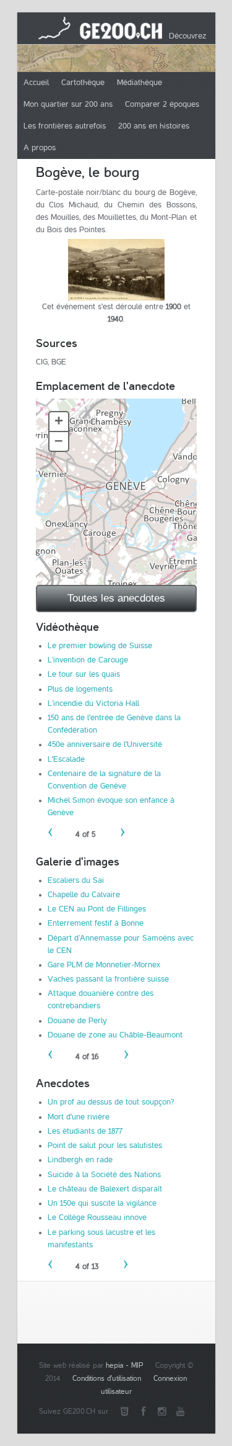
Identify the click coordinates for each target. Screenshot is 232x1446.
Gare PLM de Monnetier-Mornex (104, 964)
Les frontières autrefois (65, 126)
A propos (40, 147)
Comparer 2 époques (162, 104)
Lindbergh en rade (80, 1159)
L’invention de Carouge (88, 660)
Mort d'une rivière (79, 1117)
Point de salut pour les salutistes (105, 1145)
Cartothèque (83, 82)
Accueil (36, 82)
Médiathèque (139, 82)
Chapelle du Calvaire (84, 894)
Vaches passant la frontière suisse (108, 979)
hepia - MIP (124, 1366)
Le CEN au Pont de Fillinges (97, 909)
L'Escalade (66, 759)
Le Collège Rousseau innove (97, 1217)
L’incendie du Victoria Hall (93, 703)
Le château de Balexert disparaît (105, 1189)
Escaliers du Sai (76, 880)
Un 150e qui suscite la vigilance (102, 1203)
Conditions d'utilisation (106, 1379)
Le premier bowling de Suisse (100, 645)
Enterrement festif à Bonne (96, 923)
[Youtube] (180, 1411)
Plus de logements (80, 689)
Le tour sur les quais (84, 674)
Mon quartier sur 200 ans (68, 104)
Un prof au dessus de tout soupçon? (111, 1102)
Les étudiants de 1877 (85, 1131)
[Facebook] (143, 1411)
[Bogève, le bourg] (116, 269)
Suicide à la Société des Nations (104, 1174)
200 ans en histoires (153, 126)
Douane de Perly (77, 1020)
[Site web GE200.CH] (125, 1411)
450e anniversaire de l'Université (105, 744)
